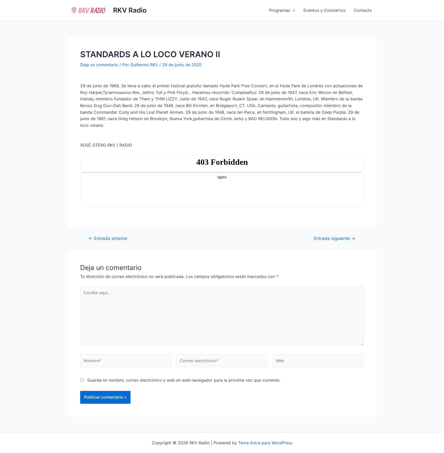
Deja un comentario (99, 64)
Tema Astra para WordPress (265, 442)
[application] (292, 10)
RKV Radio (130, 10)
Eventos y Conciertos (324, 10)
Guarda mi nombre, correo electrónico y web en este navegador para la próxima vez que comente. (183, 380)
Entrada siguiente (334, 238)
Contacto (363, 10)
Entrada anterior (108, 238)
